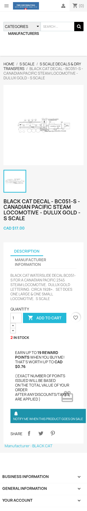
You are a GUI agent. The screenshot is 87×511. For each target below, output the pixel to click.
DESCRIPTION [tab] (26, 251)
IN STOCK (21, 337)
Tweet (40, 433)
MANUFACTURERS (23, 33)
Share (29, 433)
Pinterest (52, 433)
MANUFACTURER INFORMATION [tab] (30, 262)
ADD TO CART (44, 318)
